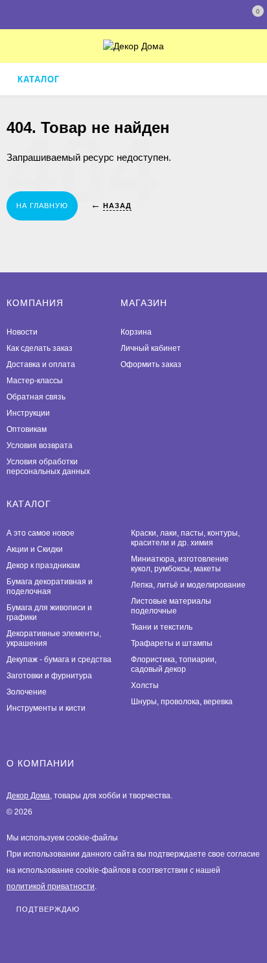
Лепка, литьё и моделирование (188, 584)
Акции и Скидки (34, 549)
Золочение (26, 691)
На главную (42, 205)
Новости (22, 332)
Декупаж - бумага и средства (58, 659)
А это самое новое (40, 533)
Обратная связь (35, 396)
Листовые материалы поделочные (171, 606)
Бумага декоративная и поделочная (49, 586)
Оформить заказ (151, 364)
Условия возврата (39, 445)
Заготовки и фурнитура (49, 675)
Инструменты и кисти (46, 708)
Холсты (145, 685)
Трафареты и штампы (172, 643)
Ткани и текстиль (161, 627)
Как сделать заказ (39, 348)
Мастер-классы (34, 380)
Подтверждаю (48, 909)
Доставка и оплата (40, 364)
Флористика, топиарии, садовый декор (173, 664)
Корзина (136, 332)
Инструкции (28, 413)
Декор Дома (28, 795)
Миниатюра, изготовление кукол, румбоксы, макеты (180, 563)
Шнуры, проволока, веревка (182, 701)
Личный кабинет (151, 348)
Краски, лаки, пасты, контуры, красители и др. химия (185, 538)
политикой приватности (50, 886)
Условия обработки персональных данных (48, 466)
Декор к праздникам (43, 565)
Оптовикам (26, 429)
